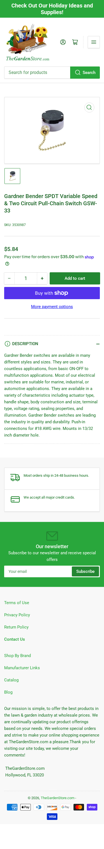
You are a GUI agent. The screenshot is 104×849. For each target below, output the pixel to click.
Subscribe (85, 571)
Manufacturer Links (22, 667)
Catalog (11, 680)
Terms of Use (16, 602)
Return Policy (16, 627)
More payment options (52, 306)
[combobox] (52, 72)
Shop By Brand (17, 655)
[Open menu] (94, 42)
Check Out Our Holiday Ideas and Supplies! (52, 9)
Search (89, 72)
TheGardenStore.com (57, 798)
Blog (8, 692)
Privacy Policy (17, 614)
